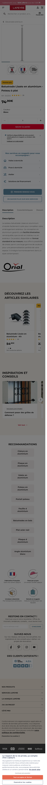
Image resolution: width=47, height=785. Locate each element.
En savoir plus (34, 769)
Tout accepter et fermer (22, 777)
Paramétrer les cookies (23, 782)
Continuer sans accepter (22, 773)
